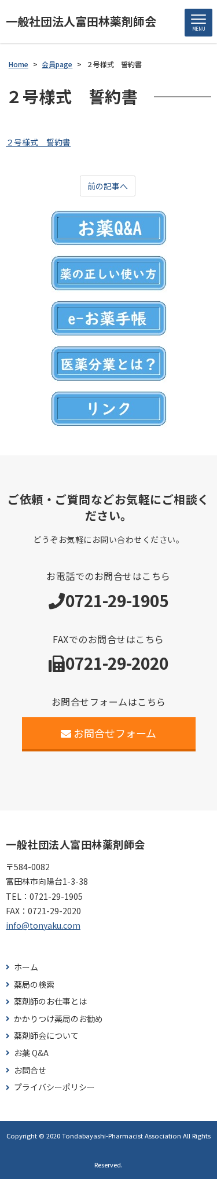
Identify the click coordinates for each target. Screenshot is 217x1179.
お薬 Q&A (31, 1052)
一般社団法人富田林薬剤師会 (81, 21)
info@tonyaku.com (43, 925)
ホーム (26, 967)
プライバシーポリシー (54, 1087)
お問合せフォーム (114, 732)
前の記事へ (107, 186)
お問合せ (30, 1070)
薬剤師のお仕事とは (50, 1001)
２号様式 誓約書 (38, 142)
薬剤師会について (46, 1035)
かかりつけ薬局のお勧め (58, 1018)
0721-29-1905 (116, 600)
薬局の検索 (34, 984)
